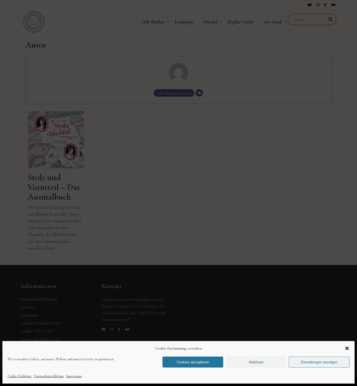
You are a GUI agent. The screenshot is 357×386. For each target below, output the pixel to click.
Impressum (74, 376)
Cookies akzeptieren (193, 362)
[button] (347, 348)
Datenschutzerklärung (49, 376)
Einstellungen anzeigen (319, 362)
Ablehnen (256, 362)
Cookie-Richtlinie (20, 376)
